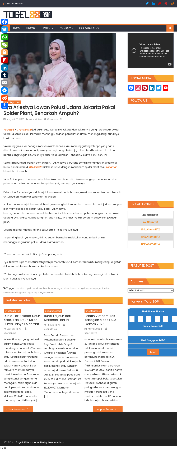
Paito (46, 28)
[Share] (4, 106)
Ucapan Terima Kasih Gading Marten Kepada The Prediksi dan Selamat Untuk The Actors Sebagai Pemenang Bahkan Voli (109, 409)
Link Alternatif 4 (150, 244)
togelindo (48, 292)
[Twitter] (4, 29)
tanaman (111, 167)
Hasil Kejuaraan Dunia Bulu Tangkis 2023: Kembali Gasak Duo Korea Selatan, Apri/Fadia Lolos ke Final (20, 409)
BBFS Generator (89, 28)
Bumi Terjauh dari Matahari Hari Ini (57, 318)
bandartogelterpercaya (84, 288)
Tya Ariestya (24, 129)
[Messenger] (4, 90)
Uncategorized (12, 102)
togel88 (38, 292)
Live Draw (65, 28)
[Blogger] (4, 52)
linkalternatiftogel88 (14, 292)
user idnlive (35, 119)
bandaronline (39, 288)
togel (30, 292)
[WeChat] (4, 45)
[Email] (4, 83)
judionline (104, 288)
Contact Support (14, 3)
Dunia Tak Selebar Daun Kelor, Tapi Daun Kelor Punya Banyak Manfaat (22, 320)
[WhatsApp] (4, 37)
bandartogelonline (58, 288)
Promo (30, 28)
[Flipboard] (4, 60)
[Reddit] (4, 98)
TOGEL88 (9, 129)
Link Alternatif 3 (150, 236)
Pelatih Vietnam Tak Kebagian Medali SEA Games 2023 (100, 320)
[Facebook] (4, 22)
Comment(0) (54, 119)
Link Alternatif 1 (150, 222)
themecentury (56, 442)
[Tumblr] (4, 75)
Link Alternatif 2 (150, 229)
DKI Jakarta (35, 167)
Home (16, 28)
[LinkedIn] (4, 67)
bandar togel (23, 288)
